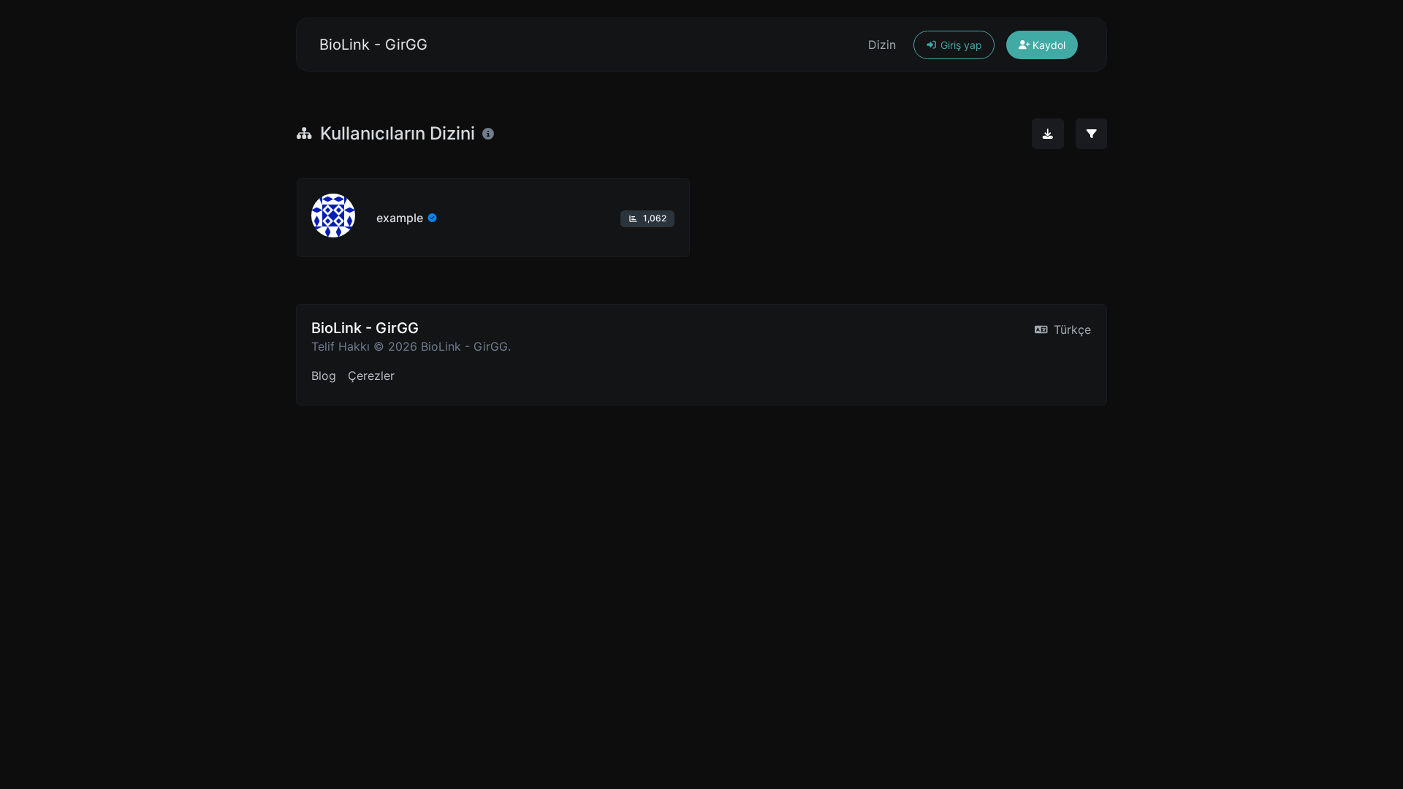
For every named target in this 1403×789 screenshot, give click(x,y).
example (399, 217)
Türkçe (1070, 329)
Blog (323, 375)
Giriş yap (960, 45)
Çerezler (371, 375)
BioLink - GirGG (373, 44)
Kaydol (1047, 45)
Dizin (882, 44)
